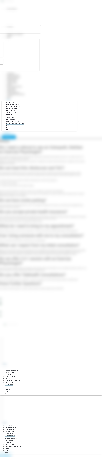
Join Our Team (11, 89)
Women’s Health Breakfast (15, 34)
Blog (8, 38)
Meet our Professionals (14, 87)
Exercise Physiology (13, 75)
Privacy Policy (11, 90)
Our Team (10, 27)
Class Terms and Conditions (15, 94)
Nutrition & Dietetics (13, 77)
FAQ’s (8, 100)
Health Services (12, 9)
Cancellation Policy (13, 92)
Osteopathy (10, 73)
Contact (9, 36)
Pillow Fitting (11, 81)
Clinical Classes (12, 83)
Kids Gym (9, 85)
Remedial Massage (12, 79)
